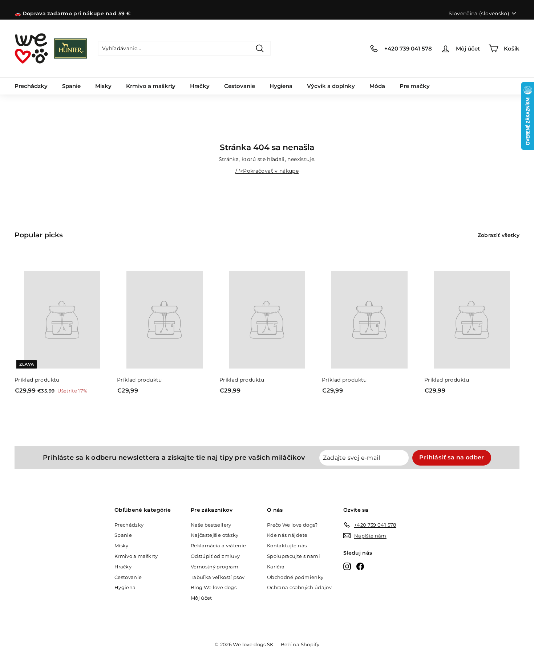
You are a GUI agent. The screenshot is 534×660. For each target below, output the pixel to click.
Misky (103, 85)
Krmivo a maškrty (150, 85)
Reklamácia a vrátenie (218, 545)
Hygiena (281, 85)
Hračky (200, 85)
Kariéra (275, 567)
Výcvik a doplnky (331, 85)
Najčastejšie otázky (215, 535)
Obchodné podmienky (295, 577)
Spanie (71, 85)
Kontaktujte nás (287, 545)
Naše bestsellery (211, 525)
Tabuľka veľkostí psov (217, 577)
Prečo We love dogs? (292, 525)
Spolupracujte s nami (293, 556)
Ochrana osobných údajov (299, 587)
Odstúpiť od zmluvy (215, 556)
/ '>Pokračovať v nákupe (267, 171)
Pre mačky (415, 85)
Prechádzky (31, 85)
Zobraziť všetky (498, 235)
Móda (377, 85)
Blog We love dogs (213, 587)
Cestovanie (239, 85)
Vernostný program (214, 567)
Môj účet (201, 598)
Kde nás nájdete (287, 535)
